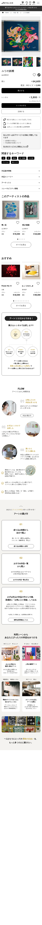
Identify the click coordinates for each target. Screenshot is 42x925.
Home (7, 12)
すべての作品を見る (21, 9)
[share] (38, 74)
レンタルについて (34, 101)
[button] (21, 171)
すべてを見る (21, 245)
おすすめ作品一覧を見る (21, 580)
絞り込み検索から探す (21, 546)
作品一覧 (15, 12)
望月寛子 (24, 289)
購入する (21, 91)
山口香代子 (5, 75)
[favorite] (34, 75)
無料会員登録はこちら (21, 620)
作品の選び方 (27, 415)
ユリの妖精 (26, 12)
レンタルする (21, 105)
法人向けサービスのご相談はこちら (14, 146)
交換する (21, 111)
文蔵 (3, 289)
